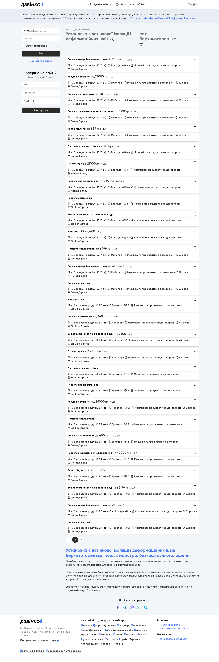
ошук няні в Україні (32, 651)
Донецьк (109, 625)
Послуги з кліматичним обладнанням (90, 111)
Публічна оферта (170, 624)
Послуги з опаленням (80, 94)
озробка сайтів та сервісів (63, 651)
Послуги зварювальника (82, 180)
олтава (129, 634)
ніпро (97, 625)
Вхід (41, 53)
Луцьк (84, 634)
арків (123, 639)
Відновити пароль (41, 60)
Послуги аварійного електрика (87, 59)
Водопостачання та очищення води (90, 214)
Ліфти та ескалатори (81, 248)
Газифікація (74, 163)
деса (117, 634)
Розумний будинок (78, 76)
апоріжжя (138, 625)
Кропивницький (122, 630)
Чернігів (118, 643)
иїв (107, 630)
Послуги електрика (79, 283)
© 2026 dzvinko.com (31, 628)
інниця (85, 625)
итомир (123, 625)
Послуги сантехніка (79, 197)
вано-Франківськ (92, 630)
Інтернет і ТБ (75, 231)
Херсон (133, 639)
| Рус (193, 4)
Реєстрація (41, 110)
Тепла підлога (76, 128)
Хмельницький (89, 643)
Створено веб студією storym (40, 640)
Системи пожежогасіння (82, 146)
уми (84, 639)
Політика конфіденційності (175, 628)
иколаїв (104, 634)
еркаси (106, 643)
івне (141, 634)
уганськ (139, 630)
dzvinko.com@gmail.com (173, 639)
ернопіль (96, 639)
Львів (93, 634)
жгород (110, 639)
